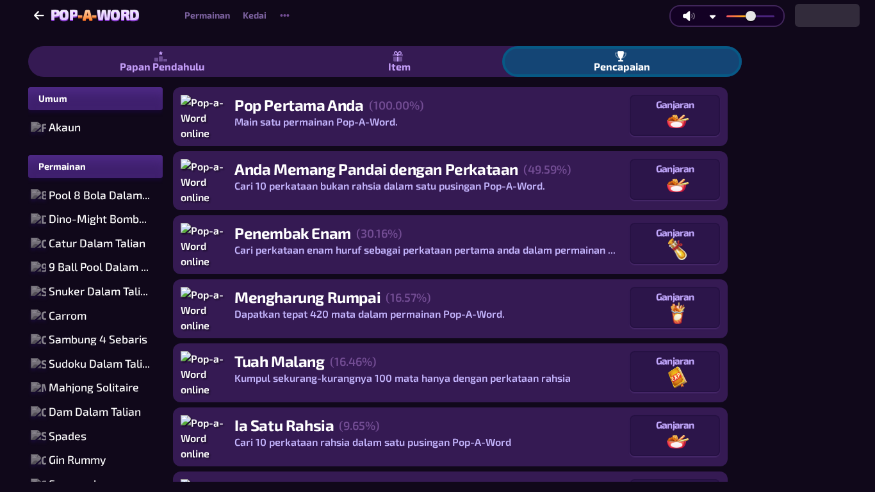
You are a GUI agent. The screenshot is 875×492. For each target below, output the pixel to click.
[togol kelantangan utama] (689, 16)
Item (399, 66)
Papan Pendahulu (162, 66)
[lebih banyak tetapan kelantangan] (712, 16)
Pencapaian (622, 66)
